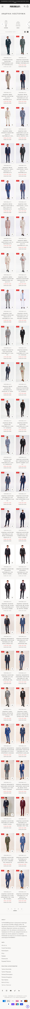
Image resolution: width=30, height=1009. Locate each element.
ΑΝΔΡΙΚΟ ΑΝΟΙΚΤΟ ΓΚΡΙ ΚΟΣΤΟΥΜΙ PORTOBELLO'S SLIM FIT (7, 352)
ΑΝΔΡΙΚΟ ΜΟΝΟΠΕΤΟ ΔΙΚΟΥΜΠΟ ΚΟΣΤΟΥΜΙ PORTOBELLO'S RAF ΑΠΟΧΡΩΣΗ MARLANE (22, 750)
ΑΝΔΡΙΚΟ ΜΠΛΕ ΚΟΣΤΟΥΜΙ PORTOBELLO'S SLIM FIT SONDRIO (7, 425)
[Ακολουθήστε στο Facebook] (2, 990)
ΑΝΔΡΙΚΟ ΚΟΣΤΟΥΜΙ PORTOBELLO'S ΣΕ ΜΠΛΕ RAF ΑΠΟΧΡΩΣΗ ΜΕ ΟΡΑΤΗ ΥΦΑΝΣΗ (22, 641)
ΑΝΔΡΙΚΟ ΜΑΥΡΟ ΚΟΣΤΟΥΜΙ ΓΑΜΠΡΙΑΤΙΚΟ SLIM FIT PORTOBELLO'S (7, 62)
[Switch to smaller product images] (27, 32)
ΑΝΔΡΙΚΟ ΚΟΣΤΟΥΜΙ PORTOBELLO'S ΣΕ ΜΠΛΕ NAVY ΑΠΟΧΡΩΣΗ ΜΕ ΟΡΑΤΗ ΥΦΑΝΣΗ (7, 677)
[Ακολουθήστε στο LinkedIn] (19, 990)
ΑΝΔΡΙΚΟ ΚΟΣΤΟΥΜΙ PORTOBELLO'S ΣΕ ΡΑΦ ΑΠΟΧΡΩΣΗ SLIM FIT (22, 498)
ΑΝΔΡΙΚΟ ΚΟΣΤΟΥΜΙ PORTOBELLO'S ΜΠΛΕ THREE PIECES (7, 822)
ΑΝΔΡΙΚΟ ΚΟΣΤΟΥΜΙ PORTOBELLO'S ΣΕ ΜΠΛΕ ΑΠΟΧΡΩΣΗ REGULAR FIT (7, 535)
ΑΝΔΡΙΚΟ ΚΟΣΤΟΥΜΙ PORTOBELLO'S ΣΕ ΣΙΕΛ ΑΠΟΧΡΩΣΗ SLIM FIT (7, 498)
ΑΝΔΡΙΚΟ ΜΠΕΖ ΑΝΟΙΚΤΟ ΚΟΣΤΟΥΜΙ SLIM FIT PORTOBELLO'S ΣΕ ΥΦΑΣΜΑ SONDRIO (22, 243)
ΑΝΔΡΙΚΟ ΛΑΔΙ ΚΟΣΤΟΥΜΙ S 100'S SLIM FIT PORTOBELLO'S (22, 170)
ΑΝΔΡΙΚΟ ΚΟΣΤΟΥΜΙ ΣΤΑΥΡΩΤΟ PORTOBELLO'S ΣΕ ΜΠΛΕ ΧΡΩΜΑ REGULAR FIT (7, 571)
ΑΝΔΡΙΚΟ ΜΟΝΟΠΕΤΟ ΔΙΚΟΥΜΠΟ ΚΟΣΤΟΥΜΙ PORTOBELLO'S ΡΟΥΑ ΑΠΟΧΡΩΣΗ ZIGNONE (7, 750)
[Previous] (2, 24)
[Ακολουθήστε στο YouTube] (11, 990)
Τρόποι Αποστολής (6, 969)
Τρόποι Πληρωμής (6, 972)
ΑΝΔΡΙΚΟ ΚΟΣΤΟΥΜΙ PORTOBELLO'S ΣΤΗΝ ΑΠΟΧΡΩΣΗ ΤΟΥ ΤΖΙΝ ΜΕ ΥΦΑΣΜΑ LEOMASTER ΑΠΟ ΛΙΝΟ (7, 896)
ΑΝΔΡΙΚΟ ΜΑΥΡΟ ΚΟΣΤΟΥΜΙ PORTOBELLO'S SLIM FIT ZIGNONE (22, 352)
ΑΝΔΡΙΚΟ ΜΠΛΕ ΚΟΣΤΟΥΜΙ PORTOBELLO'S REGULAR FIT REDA (7, 389)
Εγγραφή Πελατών (6, 961)
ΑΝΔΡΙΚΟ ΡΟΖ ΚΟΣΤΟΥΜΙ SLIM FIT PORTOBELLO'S (7, 242)
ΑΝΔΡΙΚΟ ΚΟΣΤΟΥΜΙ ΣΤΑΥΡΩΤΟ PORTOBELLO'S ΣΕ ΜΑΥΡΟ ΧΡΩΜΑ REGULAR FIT (22, 571)
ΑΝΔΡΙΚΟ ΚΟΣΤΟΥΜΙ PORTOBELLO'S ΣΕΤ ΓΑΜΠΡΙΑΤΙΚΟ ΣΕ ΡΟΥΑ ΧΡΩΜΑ (22, 535)
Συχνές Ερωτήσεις (6, 948)
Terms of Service (6, 985)
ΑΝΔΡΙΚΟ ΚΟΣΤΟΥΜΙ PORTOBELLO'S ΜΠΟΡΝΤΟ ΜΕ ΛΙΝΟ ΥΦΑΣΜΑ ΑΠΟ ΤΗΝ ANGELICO (22, 823)
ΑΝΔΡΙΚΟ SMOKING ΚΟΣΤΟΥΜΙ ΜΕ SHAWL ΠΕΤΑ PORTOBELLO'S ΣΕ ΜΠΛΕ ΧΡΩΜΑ (7, 606)
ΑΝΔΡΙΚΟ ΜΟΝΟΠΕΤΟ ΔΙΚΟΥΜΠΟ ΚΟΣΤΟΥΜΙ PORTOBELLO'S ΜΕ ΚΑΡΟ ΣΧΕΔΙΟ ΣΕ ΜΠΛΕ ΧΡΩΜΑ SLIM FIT (7, 641)
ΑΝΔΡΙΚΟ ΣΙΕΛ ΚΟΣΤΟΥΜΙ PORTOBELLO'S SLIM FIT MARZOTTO (7, 462)
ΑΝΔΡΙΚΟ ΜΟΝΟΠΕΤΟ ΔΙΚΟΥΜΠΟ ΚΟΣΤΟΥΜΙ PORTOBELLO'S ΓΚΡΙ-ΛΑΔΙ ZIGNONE (7, 787)
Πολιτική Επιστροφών (7, 974)
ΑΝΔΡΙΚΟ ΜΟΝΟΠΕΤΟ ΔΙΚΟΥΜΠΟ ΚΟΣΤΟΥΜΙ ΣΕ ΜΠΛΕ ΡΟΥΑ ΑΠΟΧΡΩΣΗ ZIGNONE (22, 787)
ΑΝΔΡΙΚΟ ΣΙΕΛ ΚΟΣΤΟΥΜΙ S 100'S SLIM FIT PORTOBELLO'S (22, 206)
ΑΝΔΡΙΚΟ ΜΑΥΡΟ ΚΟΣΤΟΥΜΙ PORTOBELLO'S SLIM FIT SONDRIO (22, 425)
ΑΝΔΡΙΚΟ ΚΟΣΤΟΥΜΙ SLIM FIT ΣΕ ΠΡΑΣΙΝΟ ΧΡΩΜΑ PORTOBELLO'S (22, 61)
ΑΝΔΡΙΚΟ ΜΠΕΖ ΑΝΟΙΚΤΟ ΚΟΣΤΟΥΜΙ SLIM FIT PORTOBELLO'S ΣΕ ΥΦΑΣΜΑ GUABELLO (7, 133)
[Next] (27, 24)
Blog (3, 953)
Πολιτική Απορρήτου (7, 977)
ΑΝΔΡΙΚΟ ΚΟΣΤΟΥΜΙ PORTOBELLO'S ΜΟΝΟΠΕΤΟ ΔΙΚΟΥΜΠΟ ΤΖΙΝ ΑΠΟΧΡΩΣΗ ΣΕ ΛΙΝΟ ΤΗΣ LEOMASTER (22, 860)
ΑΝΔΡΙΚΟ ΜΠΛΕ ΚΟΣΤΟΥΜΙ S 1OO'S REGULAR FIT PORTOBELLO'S (7, 170)
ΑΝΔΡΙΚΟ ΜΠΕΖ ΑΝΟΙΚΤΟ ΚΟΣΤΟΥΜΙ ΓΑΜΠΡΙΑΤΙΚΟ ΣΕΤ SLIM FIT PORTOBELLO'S (7, 279)
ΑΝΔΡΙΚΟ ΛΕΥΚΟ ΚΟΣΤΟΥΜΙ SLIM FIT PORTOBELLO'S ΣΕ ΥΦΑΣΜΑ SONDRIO (22, 316)
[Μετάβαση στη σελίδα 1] (8, 909)
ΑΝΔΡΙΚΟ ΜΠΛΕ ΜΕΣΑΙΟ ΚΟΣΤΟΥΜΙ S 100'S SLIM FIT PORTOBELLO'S (7, 206)
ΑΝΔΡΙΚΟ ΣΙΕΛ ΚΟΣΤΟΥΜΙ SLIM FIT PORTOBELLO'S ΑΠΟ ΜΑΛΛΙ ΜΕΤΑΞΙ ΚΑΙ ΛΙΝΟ (22, 133)
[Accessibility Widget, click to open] (27, 1006)
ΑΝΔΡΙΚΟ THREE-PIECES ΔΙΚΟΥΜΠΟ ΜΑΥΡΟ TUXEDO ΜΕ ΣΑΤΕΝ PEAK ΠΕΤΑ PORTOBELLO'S (22, 714)
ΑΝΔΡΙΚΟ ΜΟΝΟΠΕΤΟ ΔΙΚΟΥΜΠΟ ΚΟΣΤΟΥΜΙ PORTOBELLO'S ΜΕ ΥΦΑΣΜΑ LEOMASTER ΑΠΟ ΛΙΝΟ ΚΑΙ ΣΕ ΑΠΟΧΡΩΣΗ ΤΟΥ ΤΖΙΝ (22, 677)
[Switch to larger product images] (25, 32)
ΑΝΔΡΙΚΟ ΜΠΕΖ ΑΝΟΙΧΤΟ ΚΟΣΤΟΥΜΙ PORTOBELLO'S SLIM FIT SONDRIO (22, 389)
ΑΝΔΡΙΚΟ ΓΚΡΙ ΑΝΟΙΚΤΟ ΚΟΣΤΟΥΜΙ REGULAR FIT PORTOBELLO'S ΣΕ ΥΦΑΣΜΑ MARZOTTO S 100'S (7, 316)
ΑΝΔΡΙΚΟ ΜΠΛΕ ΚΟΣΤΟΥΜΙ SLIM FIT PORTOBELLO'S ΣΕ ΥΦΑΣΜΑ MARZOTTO (22, 97)
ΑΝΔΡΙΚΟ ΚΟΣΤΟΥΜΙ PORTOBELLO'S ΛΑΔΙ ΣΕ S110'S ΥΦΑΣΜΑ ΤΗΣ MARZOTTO (7, 860)
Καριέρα (4, 956)
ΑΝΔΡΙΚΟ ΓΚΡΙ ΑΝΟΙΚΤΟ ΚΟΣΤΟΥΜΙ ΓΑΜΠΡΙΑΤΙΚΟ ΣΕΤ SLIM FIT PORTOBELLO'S (22, 279)
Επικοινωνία (5, 958)
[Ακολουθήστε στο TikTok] (15, 990)
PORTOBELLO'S (7, 530)
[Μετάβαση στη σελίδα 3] (21, 909)
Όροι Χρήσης (5, 980)
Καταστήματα (5, 950)
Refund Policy (5, 982)
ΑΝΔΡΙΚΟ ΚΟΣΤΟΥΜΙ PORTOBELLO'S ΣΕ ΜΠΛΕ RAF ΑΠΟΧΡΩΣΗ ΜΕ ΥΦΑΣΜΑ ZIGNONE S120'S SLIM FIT (22, 896)
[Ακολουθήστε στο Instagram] (6, 990)
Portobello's (7, 57)
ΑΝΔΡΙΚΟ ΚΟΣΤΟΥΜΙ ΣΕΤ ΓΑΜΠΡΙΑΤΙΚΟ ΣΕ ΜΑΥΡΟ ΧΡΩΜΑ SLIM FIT (22, 462)
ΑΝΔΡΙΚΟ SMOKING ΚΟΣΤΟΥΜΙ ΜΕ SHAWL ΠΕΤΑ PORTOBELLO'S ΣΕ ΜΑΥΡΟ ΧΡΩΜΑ (22, 606)
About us (4, 945)
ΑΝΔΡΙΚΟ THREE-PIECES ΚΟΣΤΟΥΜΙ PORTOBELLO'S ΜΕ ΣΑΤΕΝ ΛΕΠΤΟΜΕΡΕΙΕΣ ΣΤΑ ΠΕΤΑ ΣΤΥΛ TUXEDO (7, 714)
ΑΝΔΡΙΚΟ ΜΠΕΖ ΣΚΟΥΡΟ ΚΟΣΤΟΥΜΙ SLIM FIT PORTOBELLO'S (7, 97)
